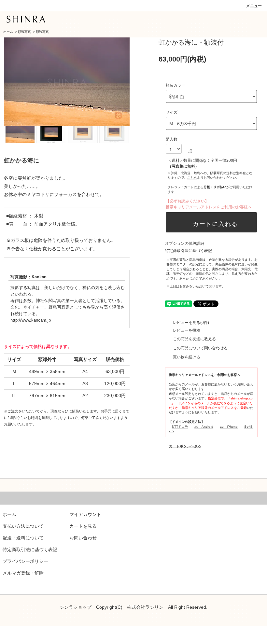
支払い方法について (23, 526)
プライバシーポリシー (25, 561)
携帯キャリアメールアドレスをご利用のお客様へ (209, 207)
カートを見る (83, 526)
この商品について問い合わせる (200, 348)
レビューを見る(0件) (191, 322)
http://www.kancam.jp (30, 320)
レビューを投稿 (186, 330)
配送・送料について (23, 537)
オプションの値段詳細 (184, 243)
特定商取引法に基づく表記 (188, 250)
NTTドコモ (180, 426)
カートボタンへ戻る (185, 446)
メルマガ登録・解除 (23, 573)
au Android (203, 426)
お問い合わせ (83, 537)
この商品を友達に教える (194, 339)
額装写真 (24, 32)
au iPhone (229, 426)
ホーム (8, 32)
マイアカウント (85, 514)
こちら (192, 177)
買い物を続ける (186, 357)
